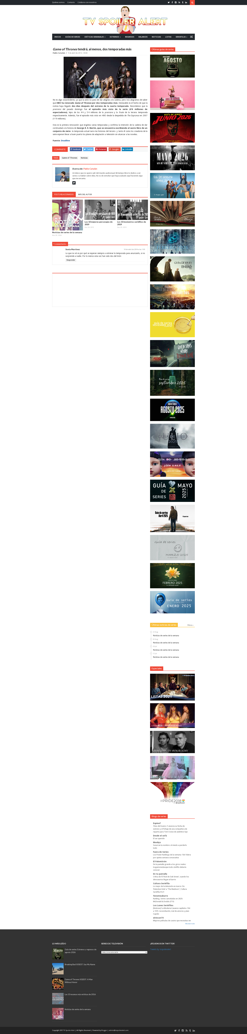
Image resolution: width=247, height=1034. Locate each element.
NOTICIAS (156, 37)
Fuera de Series (161, 852)
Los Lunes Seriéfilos (163, 905)
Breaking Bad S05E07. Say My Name (80, 964)
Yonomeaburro (160, 896)
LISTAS (168, 37)
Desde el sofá (160, 836)
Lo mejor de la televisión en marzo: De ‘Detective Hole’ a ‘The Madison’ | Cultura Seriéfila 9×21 (170, 889)
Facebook (76, 149)
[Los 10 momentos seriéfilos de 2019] (132, 210)
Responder (71, 260)
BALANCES (143, 37)
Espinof (157, 823)
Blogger (104, 1030)
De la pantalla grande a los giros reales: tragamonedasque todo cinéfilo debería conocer (169, 867)
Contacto (71, 2)
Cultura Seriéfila (161, 883)
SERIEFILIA (181, 37)
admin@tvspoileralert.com (119, 1030)
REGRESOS (129, 37)
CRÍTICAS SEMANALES (94, 37)
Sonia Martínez (72, 249)
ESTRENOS (114, 37)
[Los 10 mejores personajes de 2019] (100, 210)
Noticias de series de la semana (67, 232)
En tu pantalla (160, 874)
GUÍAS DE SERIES (72, 37)
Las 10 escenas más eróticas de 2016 (80, 994)
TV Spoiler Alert (69, 1030)
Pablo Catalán (59, 53)
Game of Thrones (69, 158)
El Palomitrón (160, 861)
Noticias (84, 158)
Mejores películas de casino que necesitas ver (172, 921)
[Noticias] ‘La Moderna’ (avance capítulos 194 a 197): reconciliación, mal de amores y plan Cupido (171, 911)
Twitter (89, 149)
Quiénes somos (58, 2)
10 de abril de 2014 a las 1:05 (134, 249)
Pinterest (102, 149)
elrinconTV (158, 918)
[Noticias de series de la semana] (67, 215)
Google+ (115, 149)
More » (190, 625)
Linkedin (128, 149)
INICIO (57, 37)
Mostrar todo (190, 924)
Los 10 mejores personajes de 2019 (98, 223)
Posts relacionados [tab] (64, 194)
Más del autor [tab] (85, 194)
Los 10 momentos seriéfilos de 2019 (131, 223)
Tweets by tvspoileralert (160, 949)
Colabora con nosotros (87, 2)
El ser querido (159, 838)
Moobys (157, 842)
